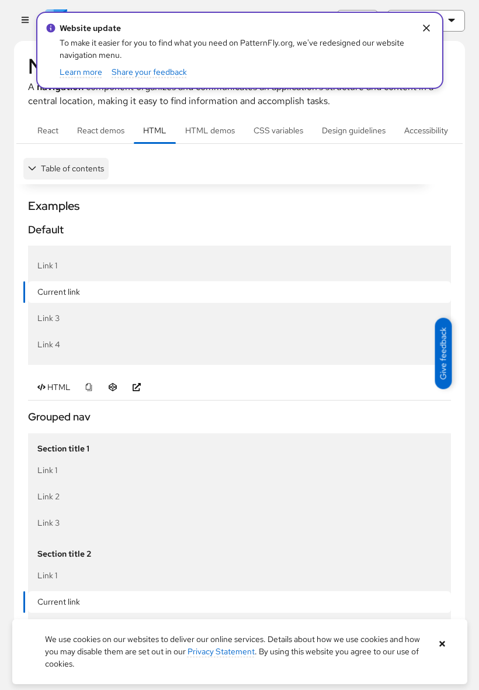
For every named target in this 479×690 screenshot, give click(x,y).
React (47, 130)
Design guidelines (354, 130)
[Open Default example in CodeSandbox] (112, 387)
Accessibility (426, 130)
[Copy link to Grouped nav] (23, 416)
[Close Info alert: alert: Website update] (427, 28)
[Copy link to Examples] (23, 206)
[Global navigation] (25, 21)
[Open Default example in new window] (136, 387)
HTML (154, 130)
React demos (100, 130)
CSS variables (278, 130)
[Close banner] (442, 644)
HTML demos (210, 130)
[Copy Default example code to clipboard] (88, 387)
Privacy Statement (221, 651)
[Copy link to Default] (23, 229)
